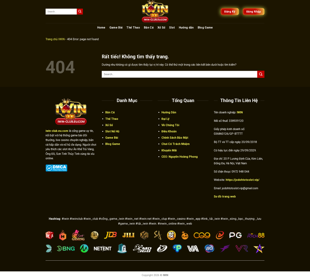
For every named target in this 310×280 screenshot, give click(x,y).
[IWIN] (155, 11)
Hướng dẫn (186, 27)
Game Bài (116, 27)
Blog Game (205, 27)
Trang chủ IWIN (55, 39)
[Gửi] (80, 12)
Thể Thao (133, 27)
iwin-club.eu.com (57, 131)
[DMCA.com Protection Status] (56, 167)
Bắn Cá (149, 27)
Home (101, 27)
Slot (172, 27)
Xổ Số (161, 27)
